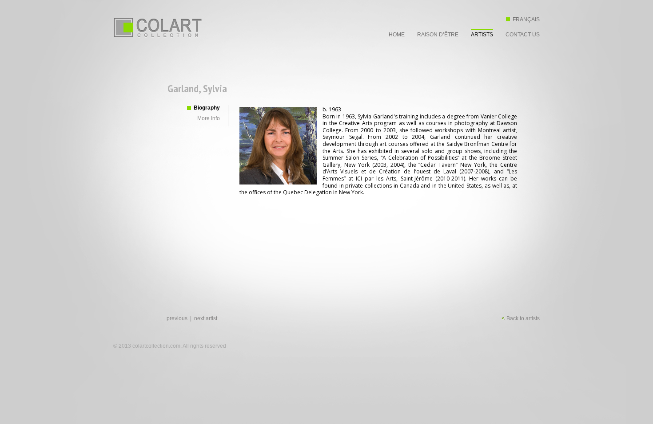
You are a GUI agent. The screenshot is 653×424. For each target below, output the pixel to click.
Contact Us (523, 34)
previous (177, 318)
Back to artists (522, 318)
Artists (482, 34)
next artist (205, 318)
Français (526, 19)
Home (397, 34)
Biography (207, 108)
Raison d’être (437, 34)
